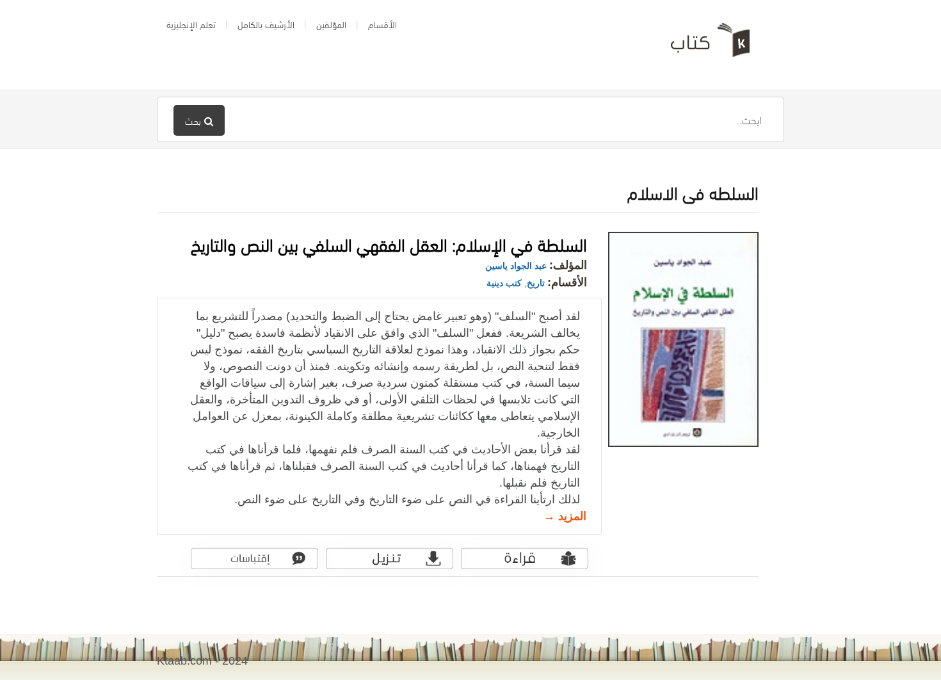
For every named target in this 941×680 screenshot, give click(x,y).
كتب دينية (504, 283)
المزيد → (564, 516)
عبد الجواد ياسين (516, 266)
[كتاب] (701, 44)
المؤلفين (331, 24)
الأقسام (382, 24)
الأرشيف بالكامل (265, 24)
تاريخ (536, 283)
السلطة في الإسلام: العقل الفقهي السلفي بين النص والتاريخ (389, 243)
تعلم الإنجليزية (191, 24)
